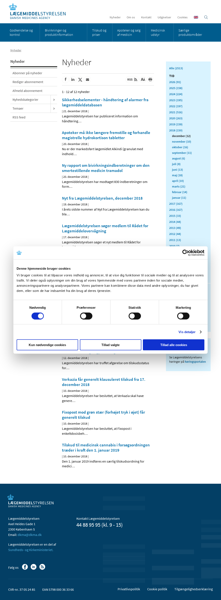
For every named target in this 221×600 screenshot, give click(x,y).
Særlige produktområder (190, 32)
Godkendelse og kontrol (21, 32)
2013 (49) (175, 228)
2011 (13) (175, 240)
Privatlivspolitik (129, 589)
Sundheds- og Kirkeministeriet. (30, 550)
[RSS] (43, 569)
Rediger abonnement (28, 82)
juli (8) (176, 164)
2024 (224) (176, 94)
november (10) (181, 141)
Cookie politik (157, 589)
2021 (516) (176, 112)
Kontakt (146, 17)
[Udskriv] (150, 79)
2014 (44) (175, 222)
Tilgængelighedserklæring (193, 589)
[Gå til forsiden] (40, 11)
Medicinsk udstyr (158, 32)
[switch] (86, 315)
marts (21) (178, 186)
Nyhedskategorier (25, 99)
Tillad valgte (110, 345)
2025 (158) (176, 88)
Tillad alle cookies (173, 345)
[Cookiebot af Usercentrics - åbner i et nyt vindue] (185, 252)
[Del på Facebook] (65, 79)
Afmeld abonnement (27, 90)
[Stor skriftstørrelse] (142, 79)
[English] (196, 17)
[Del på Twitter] (80, 79)
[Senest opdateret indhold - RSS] (132, 79)
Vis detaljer (187, 332)
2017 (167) (176, 204)
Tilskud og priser (99, 32)
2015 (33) (175, 216)
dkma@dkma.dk (30, 534)
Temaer (18, 108)
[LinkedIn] (34, 569)
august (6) (178, 158)
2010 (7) (174, 246)
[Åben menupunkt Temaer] (54, 108)
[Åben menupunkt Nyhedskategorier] (54, 99)
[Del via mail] (87, 79)
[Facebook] (25, 569)
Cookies (182, 17)
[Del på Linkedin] (72, 79)
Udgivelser (164, 17)
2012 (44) (175, 234)
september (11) (182, 153)
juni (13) (177, 170)
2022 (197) (176, 106)
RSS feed (19, 117)
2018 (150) (176, 130)
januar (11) (179, 198)
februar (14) (179, 192)
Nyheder (115, 17)
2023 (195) (176, 100)
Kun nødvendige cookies (47, 345)
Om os (131, 17)
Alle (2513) (176, 68)
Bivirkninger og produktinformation (59, 32)
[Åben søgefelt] (206, 17)
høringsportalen (195, 362)
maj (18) (177, 175)
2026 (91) (175, 82)
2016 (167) (176, 210)
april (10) (178, 181)
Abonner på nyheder (27, 73)
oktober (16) (180, 147)
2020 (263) (176, 118)
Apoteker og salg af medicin (128, 32)
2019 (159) (176, 124)
